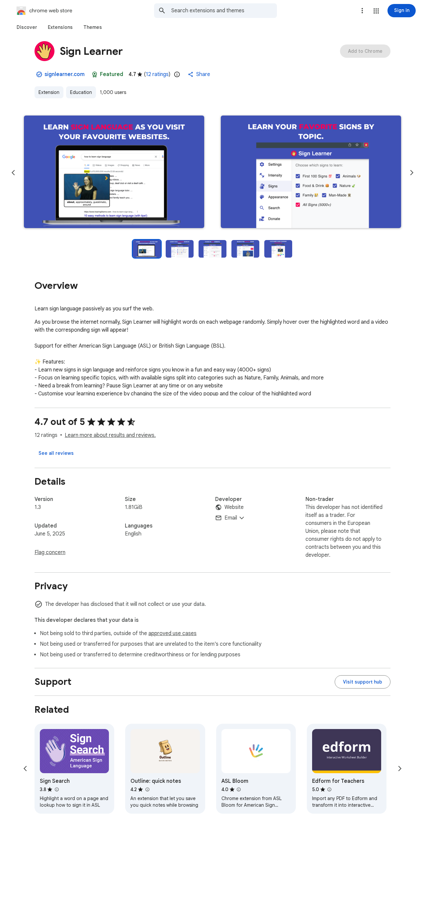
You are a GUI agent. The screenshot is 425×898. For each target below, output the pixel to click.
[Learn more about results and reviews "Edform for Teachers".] (329, 789)
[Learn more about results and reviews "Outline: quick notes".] (147, 789)
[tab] (26, 27)
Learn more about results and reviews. (110, 435)
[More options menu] (362, 10)
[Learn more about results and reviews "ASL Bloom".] (239, 789)
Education (81, 92)
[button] (376, 11)
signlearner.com (64, 74)
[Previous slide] (13, 172)
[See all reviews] (56, 453)
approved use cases (172, 633)
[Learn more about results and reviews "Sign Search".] (56, 789)
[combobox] (224, 11)
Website (234, 507)
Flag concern (50, 552)
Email (230, 518)
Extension (49, 92)
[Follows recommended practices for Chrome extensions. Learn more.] (95, 74)
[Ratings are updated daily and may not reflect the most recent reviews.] (177, 74)
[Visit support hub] (362, 682)
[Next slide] (411, 172)
